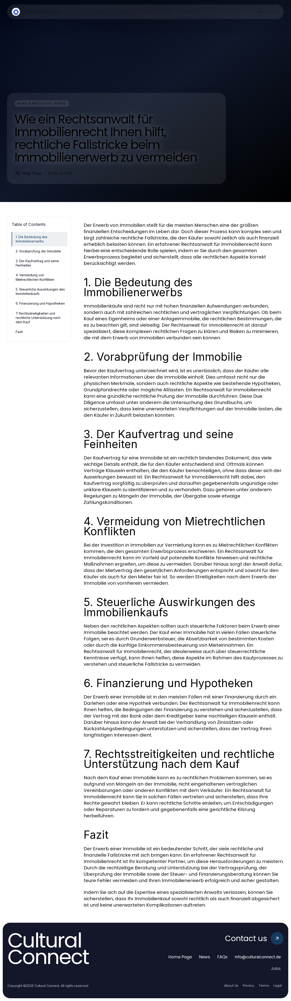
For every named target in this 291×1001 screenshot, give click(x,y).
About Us (231, 985)
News (204, 957)
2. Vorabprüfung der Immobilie (38, 251)
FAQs (222, 957)
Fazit (19, 332)
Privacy (248, 985)
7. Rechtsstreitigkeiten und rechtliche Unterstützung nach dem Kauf (38, 317)
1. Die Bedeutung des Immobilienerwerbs (32, 239)
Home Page (180, 957)
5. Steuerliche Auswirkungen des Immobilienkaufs (40, 291)
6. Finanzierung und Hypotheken (40, 303)
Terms (264, 985)
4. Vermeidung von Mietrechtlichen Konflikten (35, 277)
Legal (277, 985)
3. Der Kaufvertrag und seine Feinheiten (37, 263)
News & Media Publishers (41, 103)
